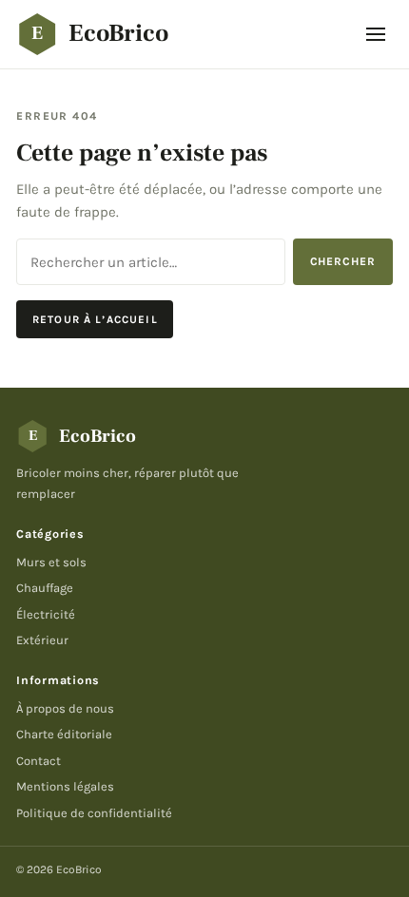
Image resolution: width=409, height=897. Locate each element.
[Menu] (376, 34)
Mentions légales (65, 786)
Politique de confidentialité (94, 813)
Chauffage (44, 588)
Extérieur (42, 640)
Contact (38, 761)
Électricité (45, 614)
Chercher (343, 261)
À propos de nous (65, 708)
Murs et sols (51, 562)
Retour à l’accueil (95, 319)
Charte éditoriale (64, 734)
